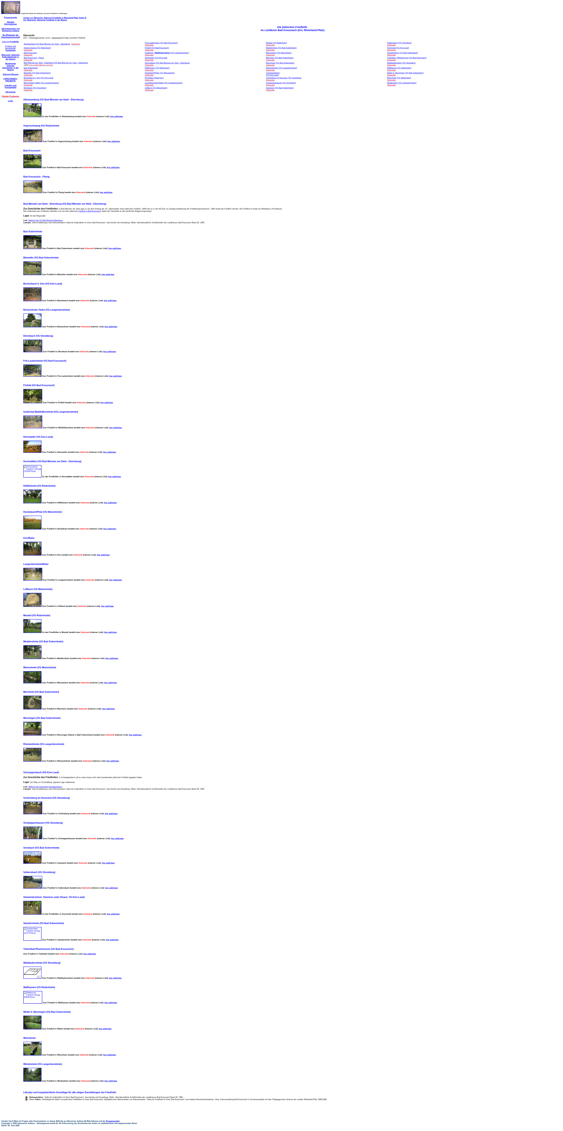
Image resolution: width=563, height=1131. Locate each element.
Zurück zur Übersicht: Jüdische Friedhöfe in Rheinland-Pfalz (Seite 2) (54, 18)
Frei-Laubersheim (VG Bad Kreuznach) (161, 43)
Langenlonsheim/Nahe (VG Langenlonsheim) (164, 83)
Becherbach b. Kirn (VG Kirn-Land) (38, 78)
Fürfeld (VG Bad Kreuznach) (157, 48)
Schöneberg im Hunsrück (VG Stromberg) (283, 78)
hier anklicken (116, 116)
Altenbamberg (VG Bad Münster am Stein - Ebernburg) (47, 44)
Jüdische (10, 42)
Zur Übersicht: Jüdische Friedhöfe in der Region (45, 20)
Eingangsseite (112, 1121)
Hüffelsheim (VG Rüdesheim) (157, 68)
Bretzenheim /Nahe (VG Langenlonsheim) (41, 83)
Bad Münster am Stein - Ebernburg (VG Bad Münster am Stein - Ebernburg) (56, 63)
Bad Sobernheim (31, 68)
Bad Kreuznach (30, 53)
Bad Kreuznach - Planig (34, 58)
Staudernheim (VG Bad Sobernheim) (402, 53)
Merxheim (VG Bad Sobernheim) (280, 58)
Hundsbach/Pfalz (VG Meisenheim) (160, 73)
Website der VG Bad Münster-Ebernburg (45, 220)
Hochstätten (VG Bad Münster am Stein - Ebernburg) (167, 63)
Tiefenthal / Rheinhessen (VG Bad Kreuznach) (406, 58)
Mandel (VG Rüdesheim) (276, 43)
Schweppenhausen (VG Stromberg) (281, 83)
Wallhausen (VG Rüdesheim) (399, 68)
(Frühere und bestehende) (10, 48)
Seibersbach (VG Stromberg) (399, 43)
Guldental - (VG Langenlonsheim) (167, 53)
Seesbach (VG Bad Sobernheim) (280, 88)
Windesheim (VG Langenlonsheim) (401, 83)
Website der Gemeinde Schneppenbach (45, 787)
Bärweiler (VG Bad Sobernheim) (37, 73)
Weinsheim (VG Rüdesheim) (399, 78)
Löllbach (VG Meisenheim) (156, 88)
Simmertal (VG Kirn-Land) (398, 48)
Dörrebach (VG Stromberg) (35, 88)
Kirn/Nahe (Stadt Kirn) (154, 78)
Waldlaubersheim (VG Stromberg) (401, 63)
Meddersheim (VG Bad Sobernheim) (281, 48)
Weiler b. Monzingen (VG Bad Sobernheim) (405, 73)
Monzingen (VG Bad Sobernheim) (280, 63)
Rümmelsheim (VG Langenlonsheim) (281, 68)
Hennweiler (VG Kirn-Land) (156, 58)
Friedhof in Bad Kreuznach (89, 211)
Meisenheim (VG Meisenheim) (279, 53)
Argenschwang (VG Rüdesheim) (37, 48)
